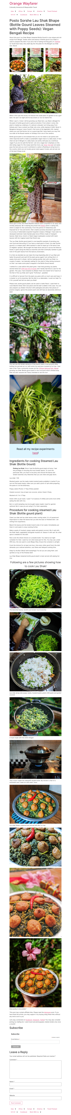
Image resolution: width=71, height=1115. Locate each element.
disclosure (47, 1012)
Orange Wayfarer (24, 3)
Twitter (42, 1020)
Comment (13, 1059)
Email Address (15, 1039)
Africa (20, 11)
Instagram (36, 1020)
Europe (29, 11)
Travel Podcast (52, 11)
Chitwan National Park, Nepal (48, 368)
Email (12, 1088)
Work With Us (34, 15)
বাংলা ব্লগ (13, 15)
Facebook (29, 1020)
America (39, 11)
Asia (12, 11)
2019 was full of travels (29, 269)
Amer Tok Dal (48, 145)
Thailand (57, 41)
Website (12, 1095)
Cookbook (23, 15)
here (35, 452)
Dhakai (43, 225)
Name (12, 1081)
